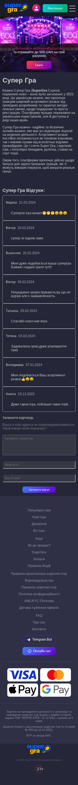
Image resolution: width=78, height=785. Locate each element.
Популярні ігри (39, 510)
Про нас (39, 622)
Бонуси (39, 559)
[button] (3, 59)
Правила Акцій (39, 566)
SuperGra (39, 552)
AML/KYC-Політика (39, 601)
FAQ (39, 615)
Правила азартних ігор (39, 587)
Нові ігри (39, 517)
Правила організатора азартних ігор (39, 573)
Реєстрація (55, 8)
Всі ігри (39, 530)
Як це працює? (39, 545)
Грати (39, 65)
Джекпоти (39, 524)
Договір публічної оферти (39, 607)
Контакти (39, 629)
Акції (39, 538)
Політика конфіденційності (39, 594)
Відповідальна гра (39, 580)
